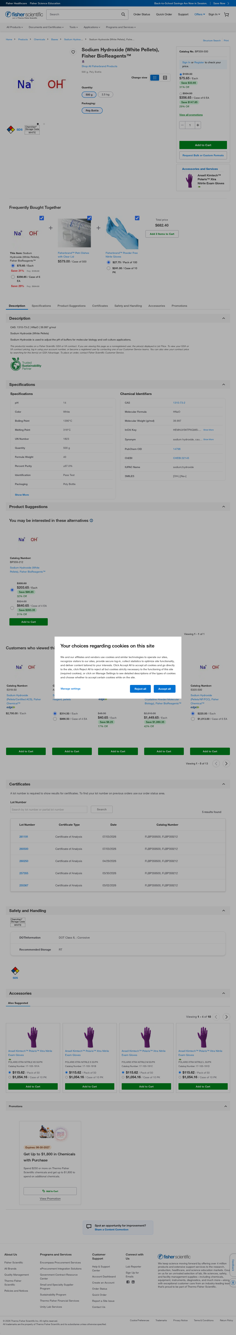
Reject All (140, 688)
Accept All (164, 688)
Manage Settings (70, 688)
